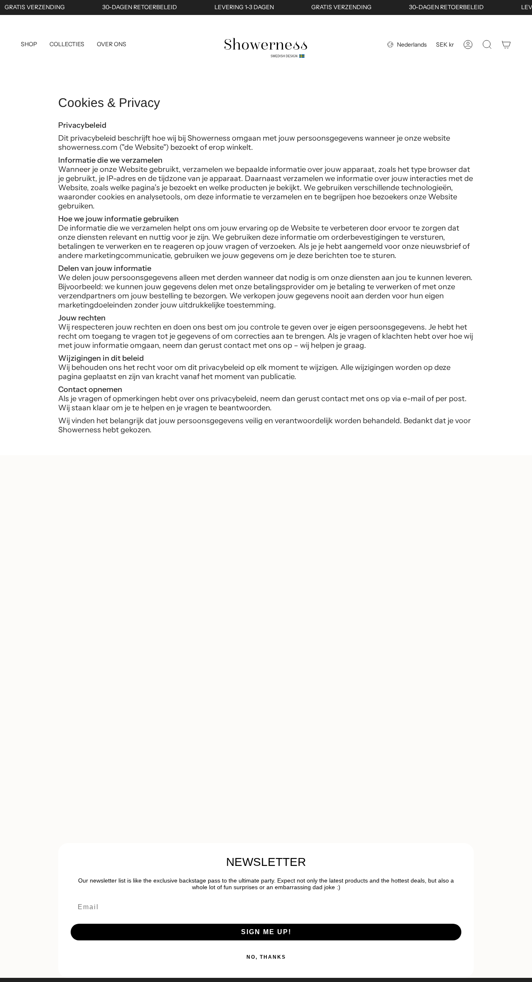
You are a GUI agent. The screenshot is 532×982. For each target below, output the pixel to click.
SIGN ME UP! (266, 931)
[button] (29, 44)
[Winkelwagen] (506, 44)
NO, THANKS (266, 957)
